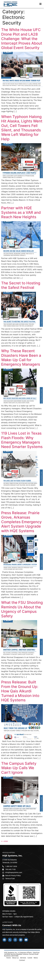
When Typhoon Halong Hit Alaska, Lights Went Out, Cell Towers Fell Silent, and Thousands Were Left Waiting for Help (21, 127)
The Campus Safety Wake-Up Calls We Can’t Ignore (18, 768)
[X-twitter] (10, 940)
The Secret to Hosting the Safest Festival (20, 285)
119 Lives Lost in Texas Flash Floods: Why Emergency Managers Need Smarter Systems (22, 440)
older (4, 841)
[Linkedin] (21, 940)
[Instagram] (15, 940)
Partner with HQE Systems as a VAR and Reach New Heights (21, 212)
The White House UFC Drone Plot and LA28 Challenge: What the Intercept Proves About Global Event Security (21, 38)
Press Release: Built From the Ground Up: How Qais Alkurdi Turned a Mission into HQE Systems (20, 691)
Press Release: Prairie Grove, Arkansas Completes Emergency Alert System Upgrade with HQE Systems (21, 522)
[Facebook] (4, 940)
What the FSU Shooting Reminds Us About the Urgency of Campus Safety (22, 609)
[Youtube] (26, 940)
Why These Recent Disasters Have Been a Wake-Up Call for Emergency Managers (21, 358)
